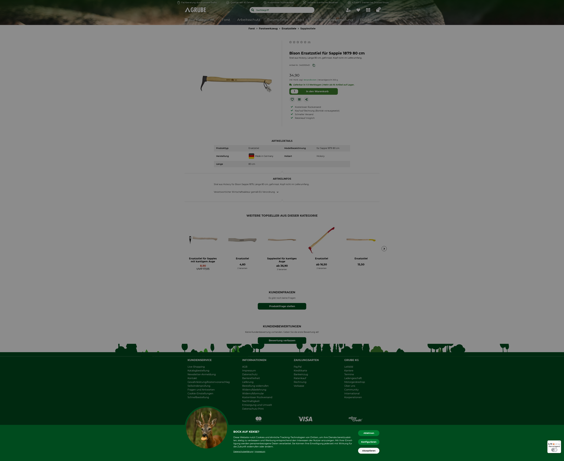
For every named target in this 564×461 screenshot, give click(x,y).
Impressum (260, 451)
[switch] (554, 450)
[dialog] (282, 230)
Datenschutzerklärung (243, 451)
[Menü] (559, 442)
